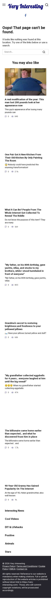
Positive (9, 535)
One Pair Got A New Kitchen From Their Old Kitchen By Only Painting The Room (23, 157)
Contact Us (22, 569)
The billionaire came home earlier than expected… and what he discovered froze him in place (23, 433)
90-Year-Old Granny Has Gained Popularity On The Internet (22, 487)
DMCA (12, 569)
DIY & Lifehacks (14, 527)
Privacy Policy (8, 566)
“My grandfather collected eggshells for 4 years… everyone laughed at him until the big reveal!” (25, 378)
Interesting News (14, 510)
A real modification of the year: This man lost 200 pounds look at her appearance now (24, 102)
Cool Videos (12, 518)
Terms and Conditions (27, 566)
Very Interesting (25, 6)
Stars (8, 551)
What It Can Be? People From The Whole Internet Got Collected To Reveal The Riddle (23, 212)
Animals (9, 543)
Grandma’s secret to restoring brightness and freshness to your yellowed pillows (23, 326)
